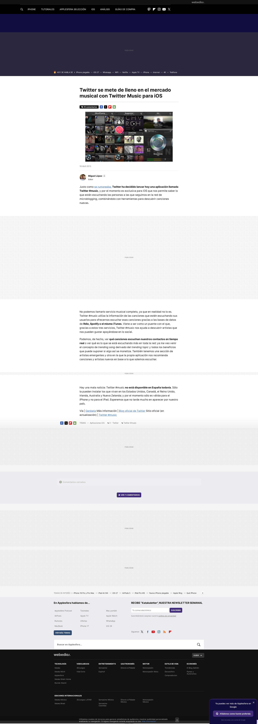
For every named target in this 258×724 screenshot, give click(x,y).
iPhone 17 (84, 626)
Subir (196, 655)
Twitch (149, 9)
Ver (130, 495)
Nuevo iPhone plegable (159, 593)
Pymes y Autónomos (191, 673)
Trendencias (170, 668)
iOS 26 (109, 626)
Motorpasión (148, 668)
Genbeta (91, 410)
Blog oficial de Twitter (132, 410)
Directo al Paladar (128, 668)
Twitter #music (108, 414)
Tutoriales (84, 611)
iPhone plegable (83, 72)
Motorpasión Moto (150, 672)
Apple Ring (178, 593)
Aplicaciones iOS (97, 423)
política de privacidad (167, 616)
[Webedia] (198, 2)
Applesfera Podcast (63, 611)
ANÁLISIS (105, 9)
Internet (156, 72)
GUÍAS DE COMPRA (125, 9)
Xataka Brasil (60, 703)
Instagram (159, 9)
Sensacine (103, 668)
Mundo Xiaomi (60, 683)
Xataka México (61, 700)
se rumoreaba (102, 186)
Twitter (169, 9)
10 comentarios (90, 107)
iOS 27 (96, 72)
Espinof (102, 672)
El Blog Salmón (193, 668)
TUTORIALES (47, 9)
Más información (149, 721)
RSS (164, 631)
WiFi (117, 72)
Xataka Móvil (60, 672)
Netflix (125, 72)
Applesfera (59, 675)
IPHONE (32, 9)
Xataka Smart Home (63, 679)
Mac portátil (111, 611)
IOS (93, 9)
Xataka (57, 668)
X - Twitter (114, 423)
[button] (96, 175)
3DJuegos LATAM (84, 700)
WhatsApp (110, 621)
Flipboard (154, 9)
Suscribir (176, 610)
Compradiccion (171, 675)
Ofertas (83, 621)
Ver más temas (62, 633)
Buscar (198, 644)
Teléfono (173, 72)
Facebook (101, 107)
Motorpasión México (148, 701)
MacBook (59, 626)
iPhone (146, 72)
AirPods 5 (126, 593)
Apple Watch (111, 616)
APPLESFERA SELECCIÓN (73, 9)
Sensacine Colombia (103, 704)
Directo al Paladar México (128, 701)
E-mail (114, 107)
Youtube (164, 9)
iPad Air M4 (103, 593)
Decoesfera (169, 672)
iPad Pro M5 (140, 593)
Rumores (58, 621)
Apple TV (135, 72)
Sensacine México (106, 700)
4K (165, 72)
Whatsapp (107, 72)
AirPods (58, 616)
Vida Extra (81, 672)
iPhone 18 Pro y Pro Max (84, 593)
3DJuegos (81, 668)
